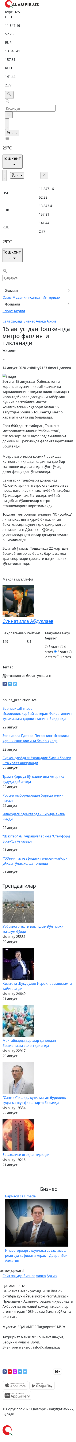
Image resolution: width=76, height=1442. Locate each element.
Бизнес (29, 321)
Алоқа (41, 321)
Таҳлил (19, 311)
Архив (52, 321)
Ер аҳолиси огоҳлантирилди (26, 1154)
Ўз (9, 133)
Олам (7, 297)
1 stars (65, 657)
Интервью (51, 297)
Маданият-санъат (27, 297)
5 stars (54, 646)
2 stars (50, 657)
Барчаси (17, 708)
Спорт (8, 311)
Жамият (11, 290)
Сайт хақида (13, 321)
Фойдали (12, 304)
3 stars (62, 651)
